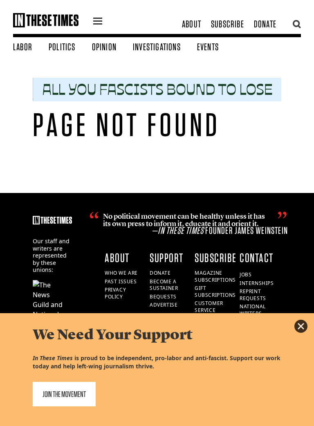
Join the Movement (64, 394)
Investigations (157, 47)
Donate (265, 24)
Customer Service (209, 307)
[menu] (97, 22)
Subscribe (227, 24)
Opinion (104, 47)
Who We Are (121, 272)
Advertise (163, 304)
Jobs (245, 274)
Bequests (163, 296)
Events (208, 47)
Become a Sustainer (164, 285)
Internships (257, 283)
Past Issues (121, 281)
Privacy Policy (115, 293)
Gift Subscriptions (215, 291)
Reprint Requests (253, 295)
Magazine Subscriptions (215, 276)
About (191, 24)
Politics (62, 47)
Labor (22, 47)
